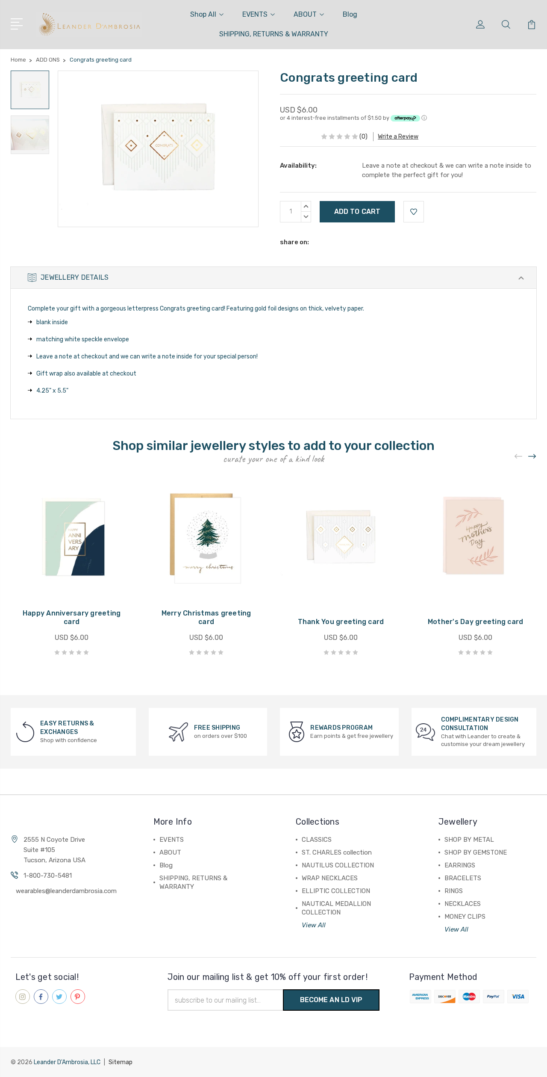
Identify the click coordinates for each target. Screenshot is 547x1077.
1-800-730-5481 (48, 875)
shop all (203, 14)
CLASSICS (317, 839)
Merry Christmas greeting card (206, 617)
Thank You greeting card (341, 622)
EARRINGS (459, 865)
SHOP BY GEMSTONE (475, 852)
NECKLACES (462, 904)
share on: (294, 242)
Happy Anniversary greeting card (72, 617)
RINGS (453, 891)
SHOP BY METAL (469, 839)
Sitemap (120, 1062)
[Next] (532, 456)
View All (314, 925)
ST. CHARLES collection (337, 852)
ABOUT (305, 14)
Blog (350, 14)
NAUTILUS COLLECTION (338, 865)
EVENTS (255, 14)
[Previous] (519, 456)
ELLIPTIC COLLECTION (336, 891)
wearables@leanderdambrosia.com (66, 891)
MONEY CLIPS (464, 916)
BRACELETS (462, 878)
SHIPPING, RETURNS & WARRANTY (273, 34)
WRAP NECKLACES (330, 878)
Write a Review (398, 136)
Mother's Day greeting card (475, 622)
